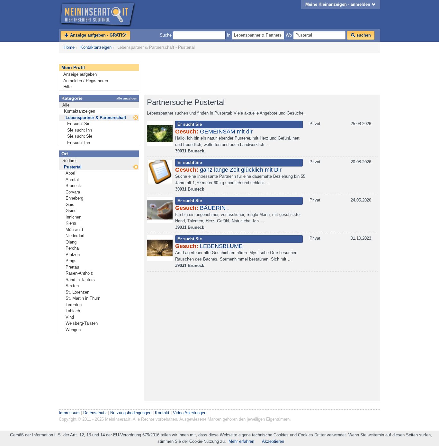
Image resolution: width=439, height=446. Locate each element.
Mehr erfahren (241, 441)
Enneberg (74, 198)
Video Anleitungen (189, 412)
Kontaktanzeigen (96, 47)
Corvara (73, 192)
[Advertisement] (261, 74)
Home (69, 47)
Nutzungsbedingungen (130, 412)
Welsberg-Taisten (82, 323)
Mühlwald (74, 229)
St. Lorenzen (77, 292)
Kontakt (162, 412)
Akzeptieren (273, 441)
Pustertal (73, 167)
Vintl (70, 317)
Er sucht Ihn (78, 142)
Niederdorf (75, 235)
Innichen (73, 217)
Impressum (69, 412)
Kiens (71, 223)
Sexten (72, 285)
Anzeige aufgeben (80, 74)
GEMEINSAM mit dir (226, 131)
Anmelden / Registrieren (85, 80)
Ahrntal (72, 179)
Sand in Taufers (80, 279)
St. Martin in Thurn (83, 298)
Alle (65, 105)
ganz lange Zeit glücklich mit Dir (241, 170)
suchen (363, 35)
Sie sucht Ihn (79, 130)
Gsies (71, 210)
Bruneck (73, 185)
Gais (70, 204)
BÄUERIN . (214, 208)
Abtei (70, 173)
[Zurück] (136, 118)
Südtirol (69, 160)
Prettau (72, 267)
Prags (71, 260)
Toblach (73, 310)
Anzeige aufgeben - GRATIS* (98, 35)
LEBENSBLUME (221, 246)
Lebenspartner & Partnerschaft (96, 117)
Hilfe (67, 86)
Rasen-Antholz (79, 273)
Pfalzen (73, 254)
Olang (71, 242)
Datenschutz (95, 412)
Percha (72, 248)
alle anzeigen (126, 98)
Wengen (73, 329)
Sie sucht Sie (79, 136)
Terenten (74, 304)
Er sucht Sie (78, 123)
